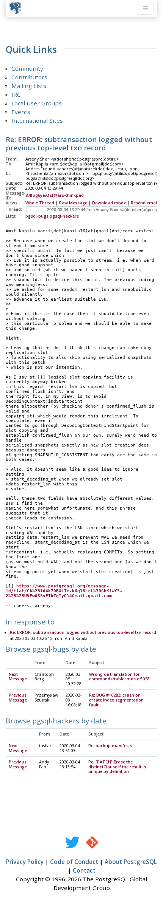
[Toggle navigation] (146, 8)
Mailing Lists (28, 86)
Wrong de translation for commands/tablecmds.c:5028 (119, 677)
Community (27, 68)
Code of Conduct (74, 861)
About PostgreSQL (131, 861)
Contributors (29, 77)
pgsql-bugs (37, 216)
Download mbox (109, 203)
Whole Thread (39, 203)
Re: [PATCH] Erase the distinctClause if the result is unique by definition (117, 766)
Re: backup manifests (110, 745)
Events (20, 112)
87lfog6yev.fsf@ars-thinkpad (54, 195)
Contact (84, 870)
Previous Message (18, 697)
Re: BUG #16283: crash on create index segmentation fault (116, 700)
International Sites (37, 120)
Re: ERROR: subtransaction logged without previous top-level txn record (83, 632)
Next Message (18, 677)
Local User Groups (36, 103)
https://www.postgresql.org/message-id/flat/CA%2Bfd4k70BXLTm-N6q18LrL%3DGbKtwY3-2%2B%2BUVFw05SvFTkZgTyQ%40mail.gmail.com (64, 591)
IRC (16, 94)
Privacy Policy (25, 861)
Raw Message (73, 203)
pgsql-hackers (64, 216)
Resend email (144, 203)
